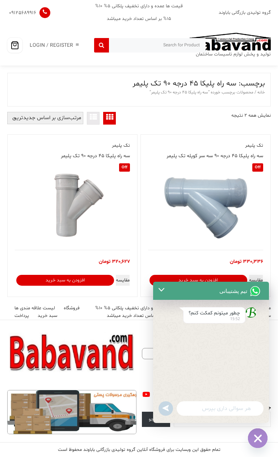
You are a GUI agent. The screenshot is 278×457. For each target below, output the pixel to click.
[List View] (93, 118)
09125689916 (22, 12)
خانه (261, 92)
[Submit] (101, 45)
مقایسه (256, 280)
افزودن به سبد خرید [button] (198, 280)
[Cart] (14, 45)
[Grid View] (109, 118)
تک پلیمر (254, 145)
